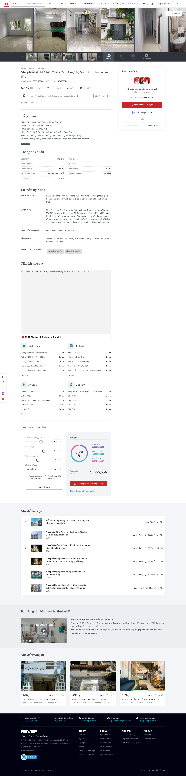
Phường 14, (52, 703)
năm (59, 460)
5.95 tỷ (76, 695)
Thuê (62, 4)
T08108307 (76, 703)
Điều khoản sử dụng (86, 755)
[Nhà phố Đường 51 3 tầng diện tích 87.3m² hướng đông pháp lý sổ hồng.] (36, 548)
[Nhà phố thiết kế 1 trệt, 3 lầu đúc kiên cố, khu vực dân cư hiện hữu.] (142, 676)
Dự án (73, 4)
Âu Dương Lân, (88, 703)
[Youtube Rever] (164, 770)
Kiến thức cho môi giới (130, 743)
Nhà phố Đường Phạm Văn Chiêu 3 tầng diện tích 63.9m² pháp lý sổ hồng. (42, 700)
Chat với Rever (132, 126)
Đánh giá (143, 770)
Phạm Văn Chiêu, (40, 703)
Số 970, (135, 703)
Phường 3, (99, 703)
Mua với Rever (105, 739)
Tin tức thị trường (128, 735)
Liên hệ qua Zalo (144, 113)
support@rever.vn (148, 721)
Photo (108, 59)
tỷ (60, 442)
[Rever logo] (6, 4)
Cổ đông (117, 4)
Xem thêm (25, 144)
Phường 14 (32, 68)
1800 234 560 (60, 721)
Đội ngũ (82, 743)
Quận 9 (149, 703)
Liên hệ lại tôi (152, 126)
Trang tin (103, 4)
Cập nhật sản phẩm (130, 739)
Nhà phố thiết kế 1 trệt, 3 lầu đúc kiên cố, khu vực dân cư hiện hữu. (141, 700)
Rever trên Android (150, 739)
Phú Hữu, (141, 703)
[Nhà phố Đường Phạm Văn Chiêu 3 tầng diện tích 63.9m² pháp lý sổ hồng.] (43, 676)
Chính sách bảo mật (87, 751)
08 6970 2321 (27, 747)
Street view (146, 59)
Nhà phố (60, 159)
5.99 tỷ (126, 695)
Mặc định (31, 469)
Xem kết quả (44, 487)
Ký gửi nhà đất (164, 4)
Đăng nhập (148, 4)
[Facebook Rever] (149, 770)
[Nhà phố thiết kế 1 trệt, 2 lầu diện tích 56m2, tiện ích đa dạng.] (93, 676)
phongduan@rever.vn (121, 721)
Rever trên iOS (148, 735)
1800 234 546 (31, 721)
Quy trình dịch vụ (106, 755)
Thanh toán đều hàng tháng (54, 477)
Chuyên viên (87, 4)
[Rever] (48, 731)
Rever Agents (105, 751)
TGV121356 (27, 703)
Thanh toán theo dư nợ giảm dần (35, 477)
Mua (51, 4)
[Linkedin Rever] (157, 770)
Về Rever (131, 4)
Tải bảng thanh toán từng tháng (89, 484)
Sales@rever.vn (89, 721)
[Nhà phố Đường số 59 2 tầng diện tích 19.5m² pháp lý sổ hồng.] (36, 575)
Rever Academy (106, 747)
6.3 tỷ (26, 695)
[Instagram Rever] (160, 770)
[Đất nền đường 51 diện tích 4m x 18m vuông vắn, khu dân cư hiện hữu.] (36, 522)
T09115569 (126, 703)
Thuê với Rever (105, 743)
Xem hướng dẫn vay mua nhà (84, 491)
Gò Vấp (40, 68)
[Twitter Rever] (153, 770)
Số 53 (23, 68)
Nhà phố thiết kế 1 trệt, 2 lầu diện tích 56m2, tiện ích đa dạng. (92, 700)
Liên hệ (81, 747)
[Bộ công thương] (29, 757)
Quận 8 (106, 703)
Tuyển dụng (83, 739)
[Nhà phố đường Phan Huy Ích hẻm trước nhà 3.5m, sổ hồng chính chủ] (36, 535)
